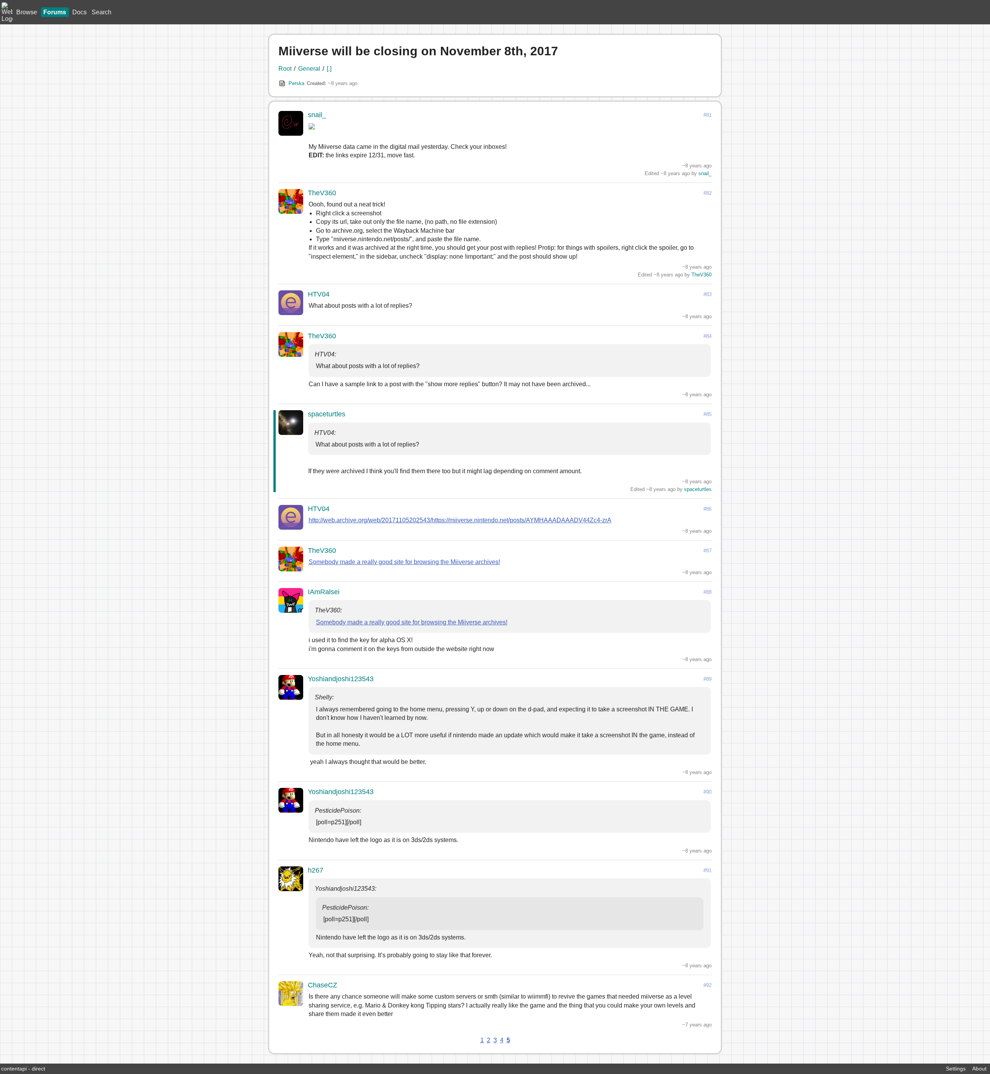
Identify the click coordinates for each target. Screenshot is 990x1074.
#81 (707, 115)
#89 (707, 679)
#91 (707, 870)
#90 (707, 792)
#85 (707, 414)
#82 (707, 193)
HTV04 (318, 294)
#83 (707, 294)
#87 (707, 551)
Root (285, 68)
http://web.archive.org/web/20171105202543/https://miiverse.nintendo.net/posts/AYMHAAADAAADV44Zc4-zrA (460, 520)
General (309, 68)
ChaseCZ (322, 985)
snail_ (317, 115)
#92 (707, 985)
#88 (707, 592)
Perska (296, 83)
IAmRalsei (324, 592)
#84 (707, 336)
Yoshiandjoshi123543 (341, 679)
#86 (707, 509)
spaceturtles (326, 414)
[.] (329, 68)
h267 (315, 870)
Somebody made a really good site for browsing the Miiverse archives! (404, 562)
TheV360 (322, 193)
